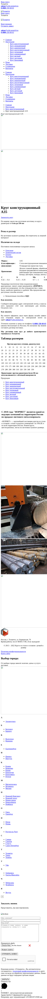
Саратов (8, 841)
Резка (7, 62)
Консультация (6, 24)
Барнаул (8, 731)
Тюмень (8, 857)
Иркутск (8, 759)
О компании (10, 66)
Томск (7, 855)
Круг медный (15, 56)
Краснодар (9, 772)
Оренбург (9, 814)
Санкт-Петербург (12, 846)
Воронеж (9, 741)
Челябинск (9, 885)
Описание (9, 250)
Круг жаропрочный (17, 48)
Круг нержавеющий (18, 46)
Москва (8, 788)
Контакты (9, 68)
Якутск (8, 893)
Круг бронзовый (16, 60)
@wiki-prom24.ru (9, 6)
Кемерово (9, 768)
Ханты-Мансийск (12, 875)
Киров (7, 770)
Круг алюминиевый (18, 54)
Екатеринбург (10, 749)
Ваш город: (5, 2)
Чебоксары (9, 883)
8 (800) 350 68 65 (39, 324)
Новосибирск (10, 802)
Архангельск (10, 721)
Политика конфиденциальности (13, 651)
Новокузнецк (10, 800)
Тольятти (9, 853)
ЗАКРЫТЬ (5, 979)
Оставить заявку (7, 26)
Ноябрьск (9, 804)
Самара (8, 839)
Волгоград (9, 739)
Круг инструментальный (19, 50)
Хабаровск (9, 873)
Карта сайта (5, 653)
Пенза (7, 822)
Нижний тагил (11, 798)
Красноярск (10, 774)
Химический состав (13, 252)
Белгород (9, 729)
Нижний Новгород (12, 796)
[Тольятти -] (5, 11)
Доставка (9, 64)
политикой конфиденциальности (26, 971)
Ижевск (8, 756)
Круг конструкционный (19, 44)
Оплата (8, 255)
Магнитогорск (11, 784)
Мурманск (9, 786)
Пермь (7, 824)
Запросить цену (7, 217)
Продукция (9, 42)
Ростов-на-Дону (11, 832)
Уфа (7, 865)
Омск (7, 812)
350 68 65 (7, 8)
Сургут (8, 844)
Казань (8, 766)
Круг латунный (16, 58)
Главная (8, 40)
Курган (8, 777)
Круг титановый (16, 52)
